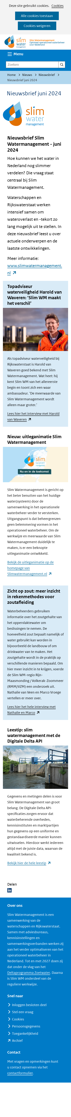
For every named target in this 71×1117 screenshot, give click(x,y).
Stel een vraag (22, 1012)
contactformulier (20, 1073)
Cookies (58, 6)
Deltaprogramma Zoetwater (28, 973)
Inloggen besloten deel (29, 1005)
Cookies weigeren (37, 26)
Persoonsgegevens (26, 1026)
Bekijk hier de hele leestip (29, 863)
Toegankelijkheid (25, 1033)
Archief (17, 1041)
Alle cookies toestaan (37, 16)
